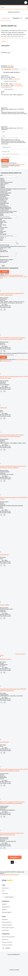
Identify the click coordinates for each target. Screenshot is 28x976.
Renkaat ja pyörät (9, 874)
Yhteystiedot (5, 893)
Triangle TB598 (4, 605)
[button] (25, 2)
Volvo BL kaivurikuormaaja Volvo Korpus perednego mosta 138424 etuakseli (11, 435)
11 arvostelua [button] (15, 69)
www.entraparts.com (6, 87)
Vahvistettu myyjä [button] (5, 52)
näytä (3, 265)
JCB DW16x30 (4, 554)
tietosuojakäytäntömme (7, 164)
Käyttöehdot (5, 919)
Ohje (3, 890)
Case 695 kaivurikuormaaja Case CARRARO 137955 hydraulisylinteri (13, 689)
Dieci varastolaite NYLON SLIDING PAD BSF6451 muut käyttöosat (11, 833)
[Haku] (25, 7)
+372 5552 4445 (17, 84)
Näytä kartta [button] (4, 108)
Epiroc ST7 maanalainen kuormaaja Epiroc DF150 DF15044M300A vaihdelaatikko (12, 802)
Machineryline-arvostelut (8, 927)
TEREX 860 (3, 407)
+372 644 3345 (16, 79)
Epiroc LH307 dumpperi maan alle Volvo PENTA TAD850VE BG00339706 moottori (14, 770)
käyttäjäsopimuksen (19, 164)
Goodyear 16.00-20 (5, 659)
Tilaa (3, 357)
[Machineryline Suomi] (10, 2)
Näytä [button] (10, 79)
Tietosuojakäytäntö (6, 922)
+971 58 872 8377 (18, 85)
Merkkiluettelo (5, 930)
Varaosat (2, 874)
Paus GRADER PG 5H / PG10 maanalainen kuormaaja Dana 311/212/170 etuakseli (12, 338)
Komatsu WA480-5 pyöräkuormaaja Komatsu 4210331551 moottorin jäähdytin (13, 466)
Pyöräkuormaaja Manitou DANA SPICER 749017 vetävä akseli (12, 294)
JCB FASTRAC (4, 742)
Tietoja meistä (5, 888)
